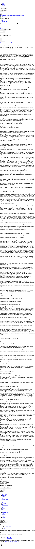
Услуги (3, 2)
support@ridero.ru (8, 526)
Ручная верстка (4, 494)
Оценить (5, 37)
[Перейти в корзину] (2, 16)
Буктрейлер (4, 495)
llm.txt (3, 509)
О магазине (4, 503)
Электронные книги (5, 512)
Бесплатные (13, 15)
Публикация (4, 498)
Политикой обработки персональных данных (12, 541)
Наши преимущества (5, 506)
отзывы (4, 42)
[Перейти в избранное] (0, 16)
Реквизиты (4, 507)
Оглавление (7, 42)
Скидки (16, 15)
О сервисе (3, 502)
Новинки (3, 514)
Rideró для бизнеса (5, 499)
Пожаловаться (3, 41)
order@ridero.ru (11, 527)
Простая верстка (4, 493)
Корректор (3, 496)
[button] (17, 13)
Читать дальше (2, 535)
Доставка (3, 517)
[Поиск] (1, 13)
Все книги (2, 15)
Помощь (3, 7)
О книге (1, 42)
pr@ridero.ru (5, 528)
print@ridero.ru (9, 538)
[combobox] (17, 12)
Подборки (18, 15)
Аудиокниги (4, 513)
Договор (3, 508)
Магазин (3, 1)
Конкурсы (3, 3)
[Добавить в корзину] (4, 32)
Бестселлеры (9, 15)
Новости (3, 5)
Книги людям (22, 15)
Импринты (5, 15)
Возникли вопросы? (5, 505)
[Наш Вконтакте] (2, 544)
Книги (3, 504)
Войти (1, 11)
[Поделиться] (1, 40)
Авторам (3, 4)
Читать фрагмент (3, 30)
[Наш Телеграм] (2, 545)
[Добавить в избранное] (1, 39)
